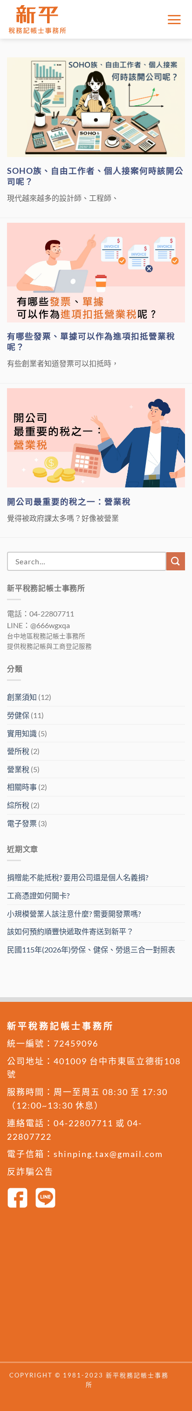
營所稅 (18, 751)
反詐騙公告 (30, 1171)
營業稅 (18, 769)
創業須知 (22, 696)
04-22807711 (83, 1123)
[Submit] (175, 561)
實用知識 (22, 733)
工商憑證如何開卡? (38, 895)
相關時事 (22, 786)
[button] (175, 20)
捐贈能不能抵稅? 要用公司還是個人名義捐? (77, 877)
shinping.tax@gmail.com (108, 1154)
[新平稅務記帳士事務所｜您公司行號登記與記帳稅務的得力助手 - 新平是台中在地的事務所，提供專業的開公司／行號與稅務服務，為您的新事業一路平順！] (39, 19)
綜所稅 (18, 805)
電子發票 (22, 823)
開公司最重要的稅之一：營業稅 (69, 502)
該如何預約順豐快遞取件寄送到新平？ (70, 931)
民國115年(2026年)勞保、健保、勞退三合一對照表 (91, 949)
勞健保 (18, 715)
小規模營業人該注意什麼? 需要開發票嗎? (74, 913)
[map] (96, 1288)
